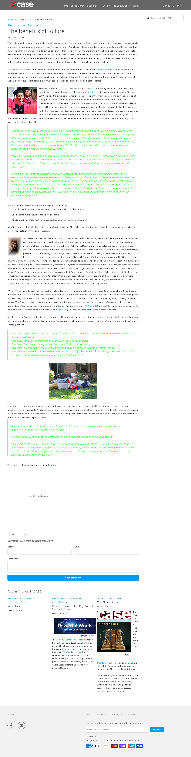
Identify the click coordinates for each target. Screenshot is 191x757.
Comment (12, 558)
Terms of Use (117, 714)
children (10, 25)
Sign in (166, 5)
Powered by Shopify (129, 740)
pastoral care (75, 598)
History (120, 598)
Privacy (131, 714)
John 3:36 (62, 309)
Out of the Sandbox (108, 740)
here (56, 465)
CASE (65, 652)
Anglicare (76, 652)
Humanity (25, 602)
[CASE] (23, 5)
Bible (112, 598)
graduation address (88, 92)
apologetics (102, 598)
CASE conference (59, 598)
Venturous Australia (107, 69)
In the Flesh (14, 606)
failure (31, 25)
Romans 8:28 (88, 351)
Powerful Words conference (69, 640)
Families (40, 25)
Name (11, 547)
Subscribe (93, 5)
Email (78, 547)
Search (89, 714)
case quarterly (30, 598)
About (136, 5)
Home (65, 5)
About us (102, 714)
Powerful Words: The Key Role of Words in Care (72, 607)
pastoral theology (60, 602)
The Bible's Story (107, 602)
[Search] (173, 5)
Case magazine (14, 598)
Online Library (77, 5)
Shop (106, 5)
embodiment (12, 602)
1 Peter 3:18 (91, 306)
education (21, 25)
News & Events (121, 5)
